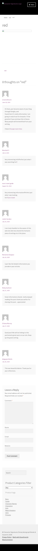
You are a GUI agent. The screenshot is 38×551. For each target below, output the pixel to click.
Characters (9, 506)
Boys (7, 499)
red (10, 17)
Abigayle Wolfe (7, 359)
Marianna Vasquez (8, 255)
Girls (6, 508)
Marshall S (5, 150)
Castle (7, 501)
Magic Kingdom (10, 510)
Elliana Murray (7, 323)
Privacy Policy (6, 537)
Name (7, 427)
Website (7, 446)
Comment (9, 401)
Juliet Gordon (6, 219)
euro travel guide (7, 183)
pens (7, 513)
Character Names (11, 504)
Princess (8, 515)
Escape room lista (16, 129)
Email (7, 437)
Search (19, 547)
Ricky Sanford (6, 288)
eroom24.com (6, 100)
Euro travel (11, 198)
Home (5, 17)
